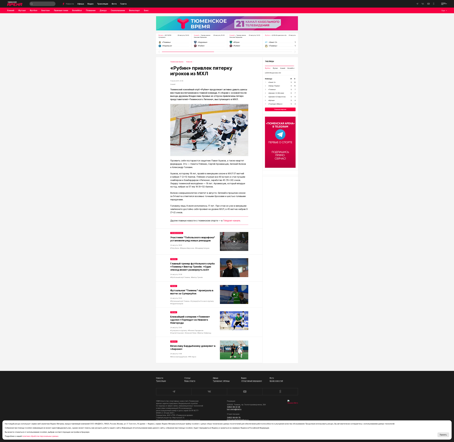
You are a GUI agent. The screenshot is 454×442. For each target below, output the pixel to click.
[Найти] (31, 4)
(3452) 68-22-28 (233, 407)
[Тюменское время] (227, 23)
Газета (123, 4)
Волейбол (77, 10)
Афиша (80, 4)
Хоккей (10, 10)
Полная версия (280, 109)
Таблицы (269, 61)
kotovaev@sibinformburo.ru (238, 420)
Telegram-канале (231, 220)
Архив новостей (276, 381)
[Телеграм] (280, 142)
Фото (114, 4)
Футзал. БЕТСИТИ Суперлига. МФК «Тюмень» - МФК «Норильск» (173, 43)
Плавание (91, 10)
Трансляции (102, 4)
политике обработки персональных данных (40, 436)
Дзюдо (103, 10)
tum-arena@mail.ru (234, 409)
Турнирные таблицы (221, 381)
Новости (70, 4)
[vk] (209, 391)
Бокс (146, 10)
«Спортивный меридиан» (251, 381)
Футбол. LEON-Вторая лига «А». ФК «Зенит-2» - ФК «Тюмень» (280, 43)
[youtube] (244, 391)
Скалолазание (118, 10)
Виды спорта (189, 381)
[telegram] (174, 391)
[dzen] (280, 391)
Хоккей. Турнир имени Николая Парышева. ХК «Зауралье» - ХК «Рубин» (209, 43)
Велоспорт (134, 10)
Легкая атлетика (176, 233)
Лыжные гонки (61, 10)
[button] (159, 52)
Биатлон (45, 10)
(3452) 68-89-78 (233, 418)
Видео (90, 4)
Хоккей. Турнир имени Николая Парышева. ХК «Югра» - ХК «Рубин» (244, 43)
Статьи (187, 378)
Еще (443, 10)
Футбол (33, 10)
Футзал (22, 10)
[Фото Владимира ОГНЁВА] (209, 130)
